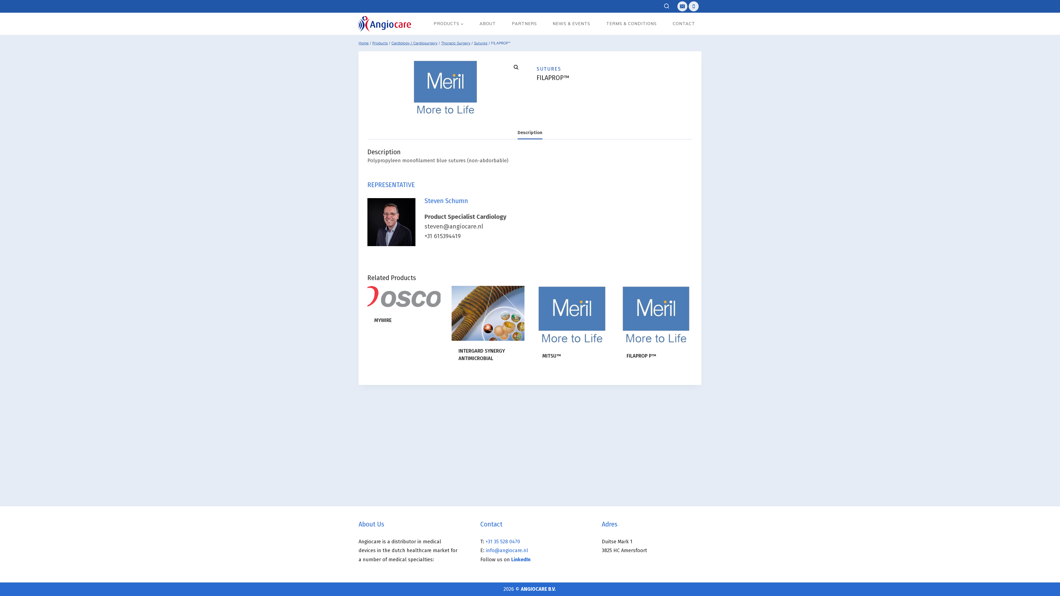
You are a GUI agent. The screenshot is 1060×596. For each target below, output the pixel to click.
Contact (684, 23)
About (487, 23)
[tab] (530, 133)
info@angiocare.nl (507, 550)
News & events (571, 23)
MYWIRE (383, 320)
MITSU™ (551, 356)
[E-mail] (682, 6)
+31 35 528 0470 (503, 542)
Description (530, 132)
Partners (524, 23)
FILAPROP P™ (641, 356)
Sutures (549, 69)
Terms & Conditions (631, 23)
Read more (386, 338)
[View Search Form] (667, 6)
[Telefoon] (694, 6)
